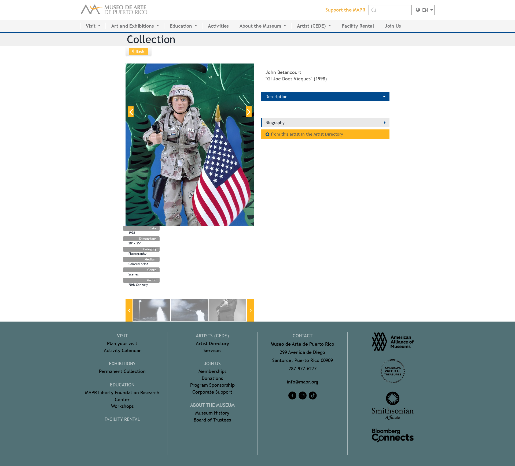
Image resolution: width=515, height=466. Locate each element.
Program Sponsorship (212, 385)
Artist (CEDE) (311, 26)
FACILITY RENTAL (122, 419)
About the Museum (260, 26)
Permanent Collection (122, 371)
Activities (218, 26)
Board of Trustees (212, 420)
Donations (212, 378)
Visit (90, 26)
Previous (131, 111)
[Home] (114, 10)
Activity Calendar (122, 350)
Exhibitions (122, 363)
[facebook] (292, 396)
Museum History (212, 413)
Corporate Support (212, 392)
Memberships (212, 371)
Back (140, 51)
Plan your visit (122, 343)
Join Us (393, 26)
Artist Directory (212, 343)
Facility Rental (358, 26)
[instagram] (303, 396)
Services (212, 350)
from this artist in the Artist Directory (307, 134)
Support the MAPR (345, 10)
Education (181, 26)
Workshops (122, 406)
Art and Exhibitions (132, 26)
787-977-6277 (303, 368)
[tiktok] (313, 396)
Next (249, 111)
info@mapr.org (302, 382)
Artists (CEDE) (212, 335)
